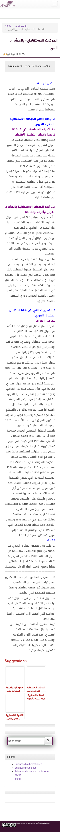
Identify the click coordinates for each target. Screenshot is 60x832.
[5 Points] (14, 54)
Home (8, 25)
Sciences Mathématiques (28, 764)
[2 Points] (7, 54)
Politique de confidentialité (18, 823)
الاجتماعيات (21, 25)
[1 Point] (4, 54)
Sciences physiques (25, 767)
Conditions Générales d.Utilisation (39, 823)
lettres (17, 779)
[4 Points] (11, 54)
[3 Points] (9, 54)
